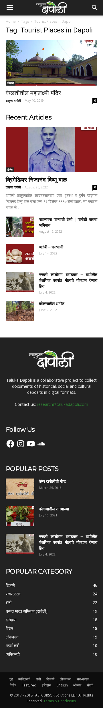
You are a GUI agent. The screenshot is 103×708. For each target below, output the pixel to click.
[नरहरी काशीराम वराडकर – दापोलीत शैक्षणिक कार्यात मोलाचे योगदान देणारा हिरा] (20, 282)
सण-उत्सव (83, 679)
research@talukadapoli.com (62, 404)
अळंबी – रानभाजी (51, 247)
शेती (38, 679)
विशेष (10, 170)
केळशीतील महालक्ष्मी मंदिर (33, 93)
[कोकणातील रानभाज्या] (20, 516)
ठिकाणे (10, 83)
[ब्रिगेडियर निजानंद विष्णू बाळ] (51, 149)
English (62, 685)
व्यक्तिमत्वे (24, 679)
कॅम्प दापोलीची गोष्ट (52, 481)
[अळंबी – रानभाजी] (20, 254)
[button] (95, 8)
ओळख (77, 685)
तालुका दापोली (13, 100)
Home (11, 21)
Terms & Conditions (59, 701)
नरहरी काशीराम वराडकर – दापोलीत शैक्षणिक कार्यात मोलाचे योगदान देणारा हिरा (68, 280)
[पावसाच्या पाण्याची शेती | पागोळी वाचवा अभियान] (20, 227)
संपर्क (90, 685)
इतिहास (46, 685)
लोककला (65, 679)
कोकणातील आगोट (51, 303)
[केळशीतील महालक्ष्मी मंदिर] (51, 63)
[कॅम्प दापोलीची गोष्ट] (20, 489)
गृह (11, 679)
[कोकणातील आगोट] (20, 311)
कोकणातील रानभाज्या (54, 509)
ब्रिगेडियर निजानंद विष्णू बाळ (36, 179)
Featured (29, 685)
